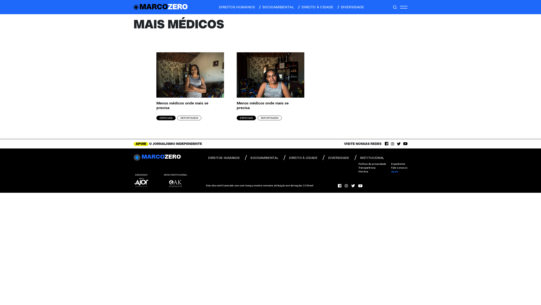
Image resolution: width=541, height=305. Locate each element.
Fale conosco (399, 167)
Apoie (394, 171)
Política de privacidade (372, 164)
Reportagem (189, 118)
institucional (372, 158)
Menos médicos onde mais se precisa (182, 105)
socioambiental (278, 7)
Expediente (398, 164)
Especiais (166, 118)
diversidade (352, 7)
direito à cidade (317, 7)
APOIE (141, 144)
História (363, 171)
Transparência (367, 167)
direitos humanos (237, 7)
